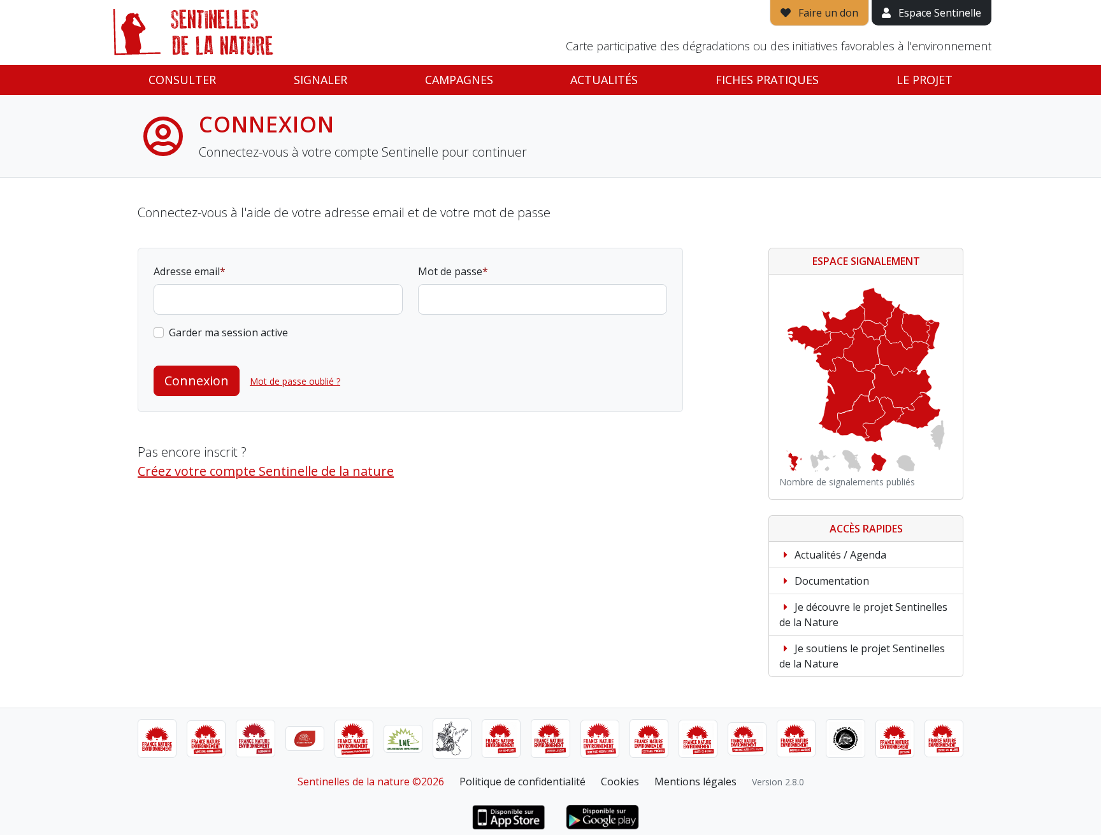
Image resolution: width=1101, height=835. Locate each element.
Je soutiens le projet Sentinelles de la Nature (862, 656)
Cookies (620, 781)
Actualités (604, 79)
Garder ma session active (228, 332)
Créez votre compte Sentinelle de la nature (266, 471)
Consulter (182, 79)
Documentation (830, 581)
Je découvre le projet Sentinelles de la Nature (863, 614)
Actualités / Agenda (839, 555)
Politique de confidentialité (522, 781)
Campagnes (459, 79)
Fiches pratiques (767, 79)
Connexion (196, 380)
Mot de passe (450, 271)
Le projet (924, 79)
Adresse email (187, 271)
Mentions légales (695, 781)
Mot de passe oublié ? (295, 381)
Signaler (320, 79)
